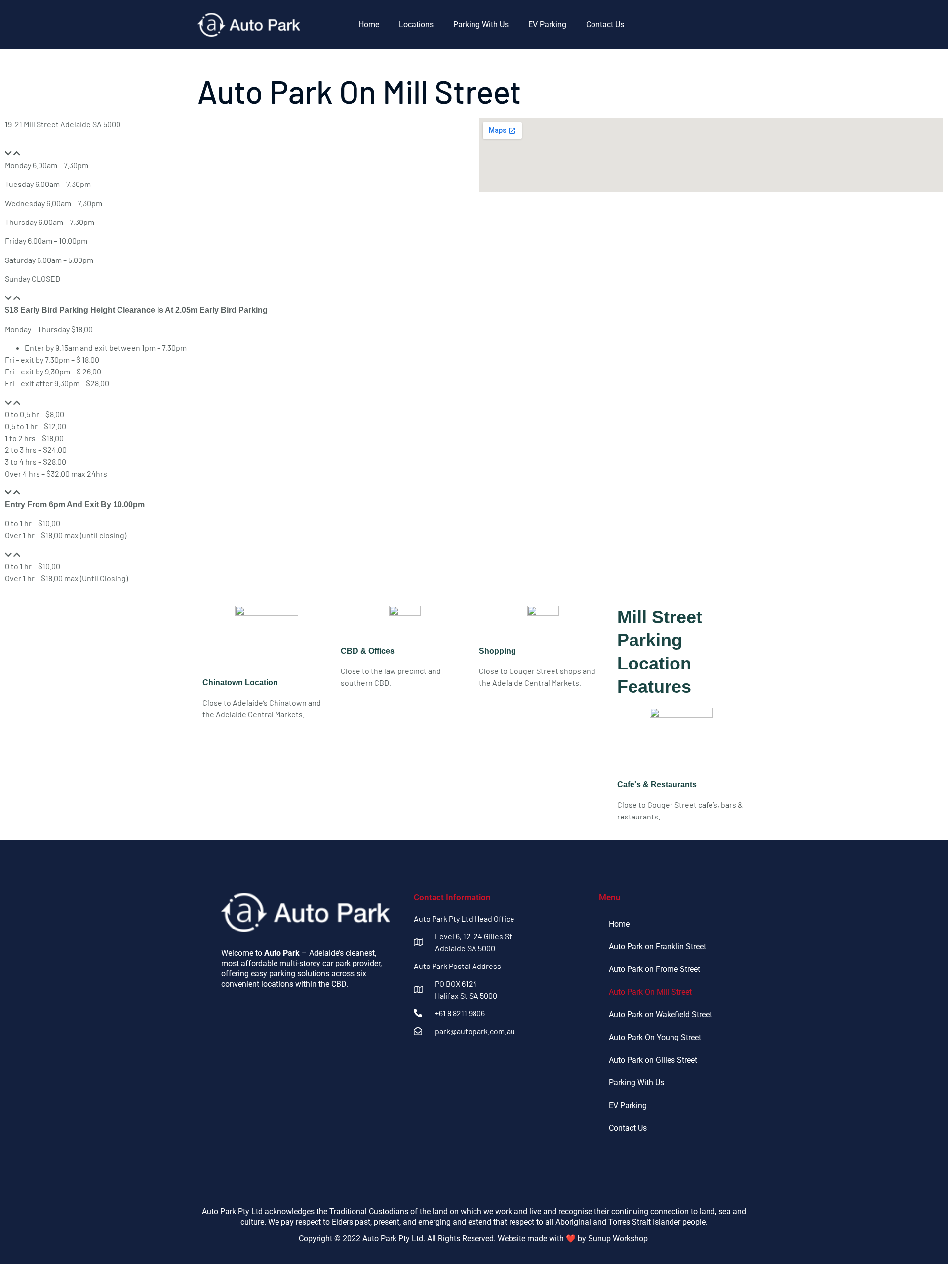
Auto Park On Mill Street (650, 992)
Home (368, 24)
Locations (416, 24)
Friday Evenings (49, 492)
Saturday (37, 554)
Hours (32, 153)
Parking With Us (481, 24)
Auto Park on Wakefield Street (660, 1014)
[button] (237, 153)
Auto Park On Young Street (655, 1037)
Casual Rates (44, 402)
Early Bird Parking (52, 297)
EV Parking (547, 24)
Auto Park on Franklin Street (657, 946)
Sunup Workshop (619, 1238)
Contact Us (605, 24)
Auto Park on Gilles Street (653, 1060)
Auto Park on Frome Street (654, 969)
